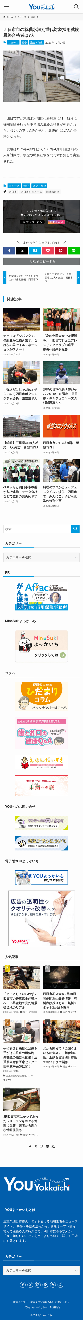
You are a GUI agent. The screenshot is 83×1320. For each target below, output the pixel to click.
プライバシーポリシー (35, 1307)
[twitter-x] (36, 1146)
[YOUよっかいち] (41, 6)
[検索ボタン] (76, 6)
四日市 (13, 191)
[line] (47, 1146)
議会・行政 (36, 42)
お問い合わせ (62, 1302)
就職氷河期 (52, 191)
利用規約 (55, 1307)
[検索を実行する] (75, 529)
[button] (9, 250)
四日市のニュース (31, 191)
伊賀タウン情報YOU (41, 1302)
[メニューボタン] (6, 6)
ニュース (13, 42)
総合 (24, 42)
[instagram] (41, 1146)
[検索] (60, 1285)
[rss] (53, 1146)
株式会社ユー (20, 1302)
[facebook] (30, 1146)
